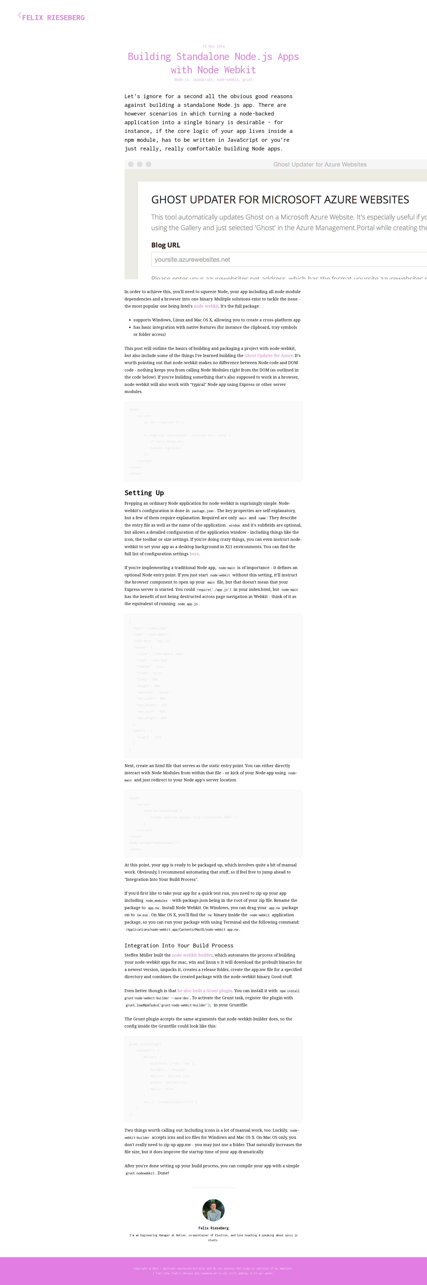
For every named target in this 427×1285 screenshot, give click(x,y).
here (194, 553)
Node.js (182, 79)
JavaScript (203, 79)
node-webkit (228, 79)
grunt (248, 79)
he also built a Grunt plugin (204, 990)
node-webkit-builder (192, 955)
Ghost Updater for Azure (269, 355)
